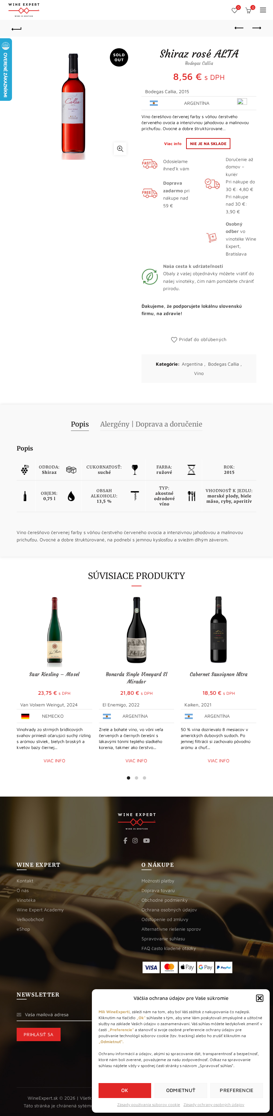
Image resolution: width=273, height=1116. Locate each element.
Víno (199, 373)
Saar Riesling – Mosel (54, 674)
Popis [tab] (80, 424)
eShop (23, 929)
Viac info (173, 143)
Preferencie (236, 1090)
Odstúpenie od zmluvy (164, 919)
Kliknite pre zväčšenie (120, 148)
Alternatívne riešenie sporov (171, 929)
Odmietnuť (181, 1090)
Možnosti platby (157, 880)
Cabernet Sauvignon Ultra (218, 674)
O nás (23, 890)
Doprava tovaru (158, 890)
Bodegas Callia (223, 364)
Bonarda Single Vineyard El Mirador (136, 678)
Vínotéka (26, 900)
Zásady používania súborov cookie (148, 1104)
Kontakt (25, 880)
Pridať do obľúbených (202, 339)
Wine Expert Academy (40, 909)
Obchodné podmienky (164, 900)
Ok (125, 1090)
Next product (256, 28)
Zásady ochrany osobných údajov (213, 1104)
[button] (259, 998)
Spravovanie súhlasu (163, 938)
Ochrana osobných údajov (169, 909)
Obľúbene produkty (238, 7)
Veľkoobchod (30, 919)
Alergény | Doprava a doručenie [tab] (151, 424)
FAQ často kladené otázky (168, 948)
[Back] (17, 28)
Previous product (239, 28)
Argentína (192, 364)
